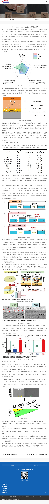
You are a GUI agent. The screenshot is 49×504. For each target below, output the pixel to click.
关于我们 (4, 484)
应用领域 (4, 486)
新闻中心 (4, 490)
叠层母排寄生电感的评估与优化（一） (14, 454)
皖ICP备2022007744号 (35, 497)
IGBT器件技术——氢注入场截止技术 (39, 454)
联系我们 (36, 465)
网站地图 (13, 465)
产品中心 (4, 488)
